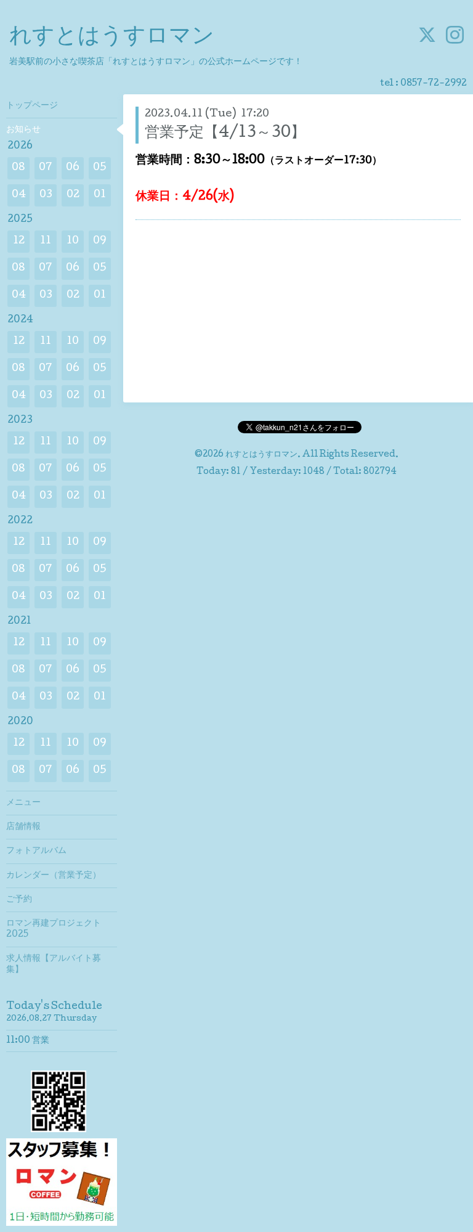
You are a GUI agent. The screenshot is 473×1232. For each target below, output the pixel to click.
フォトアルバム (36, 851)
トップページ (32, 106)
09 (100, 241)
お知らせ (23, 130)
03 (45, 195)
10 (73, 241)
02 (73, 195)
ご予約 (19, 900)
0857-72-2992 (433, 84)
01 (100, 195)
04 (19, 195)
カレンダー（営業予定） (53, 876)
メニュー (23, 803)
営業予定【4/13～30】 (225, 133)
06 (72, 168)
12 (19, 241)
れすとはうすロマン (111, 37)
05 (100, 168)
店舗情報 (23, 827)
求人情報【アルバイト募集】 (53, 964)
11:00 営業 (27, 1041)
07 (45, 168)
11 (45, 241)
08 (18, 168)
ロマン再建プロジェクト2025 (53, 929)
